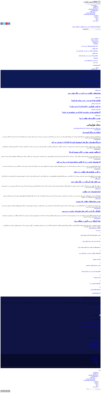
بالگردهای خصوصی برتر (95, 283)
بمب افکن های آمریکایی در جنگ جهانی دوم (85, 182)
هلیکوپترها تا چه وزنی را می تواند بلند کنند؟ (88, 55)
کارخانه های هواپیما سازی (89, 14)
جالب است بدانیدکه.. (90, 13)
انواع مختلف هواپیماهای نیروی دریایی (89, 46)
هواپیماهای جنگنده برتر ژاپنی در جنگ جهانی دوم (87, 50)
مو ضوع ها (95, 42)
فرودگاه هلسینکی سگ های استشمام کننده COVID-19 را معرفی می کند (76, 142)
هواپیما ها (96, 43)
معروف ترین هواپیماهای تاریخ (91, 60)
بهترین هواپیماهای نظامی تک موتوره (88, 201)
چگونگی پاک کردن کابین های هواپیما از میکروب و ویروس (81, 211)
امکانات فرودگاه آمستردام (91, 132)
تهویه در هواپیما (97, 277)
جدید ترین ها (95, 41)
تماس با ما (95, 20)
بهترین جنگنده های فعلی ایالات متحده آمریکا (90, 235)
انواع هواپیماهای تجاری (95, 289)
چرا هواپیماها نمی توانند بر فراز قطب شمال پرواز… (88, 247)
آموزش (96, 16)
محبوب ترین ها (94, 39)
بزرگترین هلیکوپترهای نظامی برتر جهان (87, 172)
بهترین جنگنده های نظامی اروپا (89, 118)
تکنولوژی (96, 15)
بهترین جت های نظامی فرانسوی (93, 265)
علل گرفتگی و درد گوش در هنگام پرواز (87, 221)
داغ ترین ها (94, 38)
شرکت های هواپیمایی (93, 9)
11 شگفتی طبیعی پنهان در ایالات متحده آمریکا (84, 152)
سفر (97, 19)
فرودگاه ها (95, 7)
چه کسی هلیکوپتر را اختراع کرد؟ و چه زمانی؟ (85, 106)
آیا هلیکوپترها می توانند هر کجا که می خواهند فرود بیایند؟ (81, 112)
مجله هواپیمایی (94, 10)
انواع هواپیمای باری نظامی (91, 191)
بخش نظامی (92, 11)
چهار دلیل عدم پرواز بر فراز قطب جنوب (91, 241)
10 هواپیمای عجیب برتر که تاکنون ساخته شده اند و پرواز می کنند (78, 162)
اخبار (97, 18)
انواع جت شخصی (96, 259)
